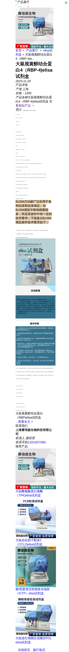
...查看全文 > (24, 421)
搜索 (28, 6)
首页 (19, 50)
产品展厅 (32, 50)
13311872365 (37, 442)
